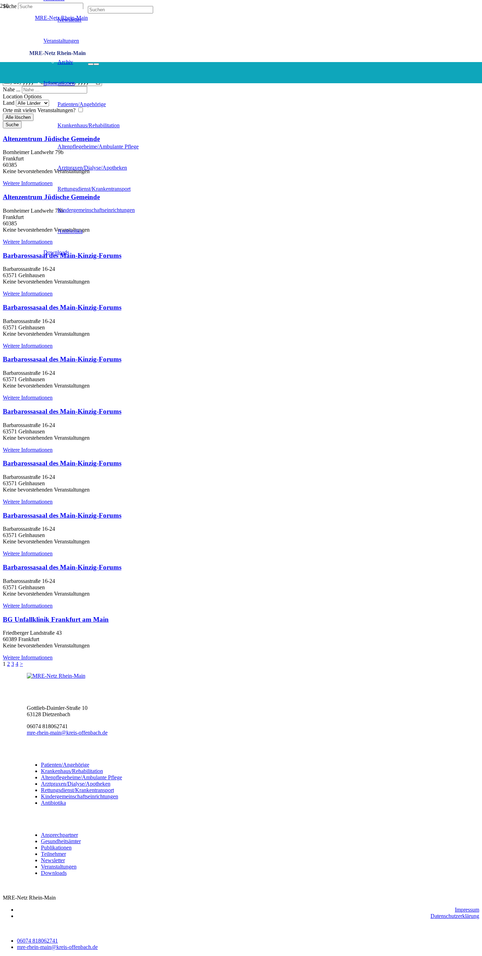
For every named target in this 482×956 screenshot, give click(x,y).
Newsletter (53, 860)
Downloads (54, 873)
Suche (12, 124)
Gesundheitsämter (61, 841)
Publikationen (56, 848)
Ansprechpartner (59, 835)
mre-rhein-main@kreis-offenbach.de (67, 733)
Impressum (467, 910)
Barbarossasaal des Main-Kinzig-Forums (62, 307)
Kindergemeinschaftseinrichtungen (79, 796)
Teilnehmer (53, 854)
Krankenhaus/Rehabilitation (72, 771)
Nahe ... (12, 89)
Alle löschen (18, 117)
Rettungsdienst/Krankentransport (77, 790)
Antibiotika (53, 803)
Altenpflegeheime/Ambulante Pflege (81, 777)
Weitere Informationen (28, 183)
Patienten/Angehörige (65, 765)
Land (9, 103)
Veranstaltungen (59, 867)
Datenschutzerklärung (454, 916)
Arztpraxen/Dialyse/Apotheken (75, 784)
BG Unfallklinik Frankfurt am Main (56, 619)
